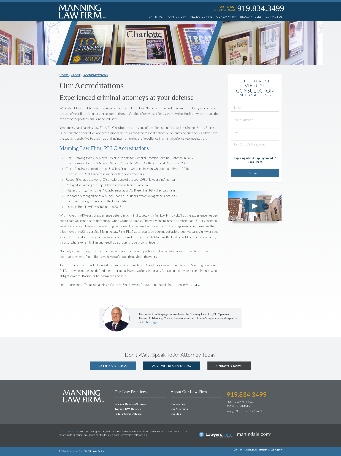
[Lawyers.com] (216, 431)
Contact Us (273, 16)
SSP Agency (276, 449)
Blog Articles (250, 16)
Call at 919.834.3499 (113, 366)
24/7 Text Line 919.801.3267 (171, 366)
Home (64, 75)
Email (236, 132)
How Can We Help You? (248, 144)
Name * (237, 107)
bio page (151, 322)
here (196, 285)
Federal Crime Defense (128, 413)
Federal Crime (201, 16)
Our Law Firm (226, 16)
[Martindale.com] (254, 431)
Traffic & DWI (176, 16)
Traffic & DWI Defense (128, 408)
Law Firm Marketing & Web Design (250, 449)
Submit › (254, 173)
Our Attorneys (179, 408)
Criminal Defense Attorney (130, 403)
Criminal (156, 16)
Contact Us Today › (229, 366)
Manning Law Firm (83, 11)
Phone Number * (243, 120)
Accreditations (95, 75)
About (75, 75)
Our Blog (175, 413)
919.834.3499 (260, 8)
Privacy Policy (97, 451)
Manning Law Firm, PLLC (84, 396)
